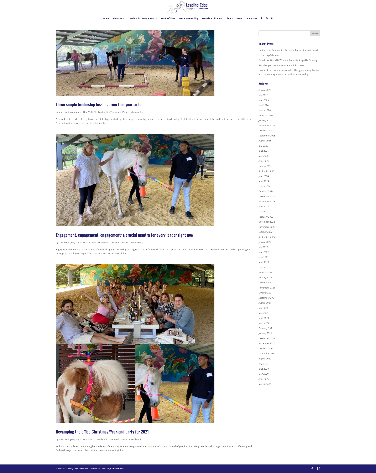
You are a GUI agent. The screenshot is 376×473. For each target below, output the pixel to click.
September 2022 (266, 236)
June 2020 (263, 368)
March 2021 (264, 323)
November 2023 (266, 201)
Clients (229, 18)
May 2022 (263, 257)
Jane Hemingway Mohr (70, 112)
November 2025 (266, 125)
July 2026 (263, 95)
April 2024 (263, 181)
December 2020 (266, 338)
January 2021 (265, 333)
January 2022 (265, 277)
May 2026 (263, 105)
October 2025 (265, 130)
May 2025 (263, 155)
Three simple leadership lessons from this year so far (99, 104)
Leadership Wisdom (268, 55)
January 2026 (265, 120)
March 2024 (264, 186)
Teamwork (115, 112)
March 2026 (264, 110)
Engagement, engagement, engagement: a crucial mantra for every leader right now (124, 235)
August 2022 (264, 241)
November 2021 (266, 287)
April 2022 (263, 262)
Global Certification (212, 18)
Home (106, 18)
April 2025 (263, 160)
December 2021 (266, 282)
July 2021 (263, 307)
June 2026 (263, 100)
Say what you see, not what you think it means (282, 65)
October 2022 (265, 231)
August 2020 (264, 358)
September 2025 (266, 135)
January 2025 (265, 166)
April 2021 (263, 318)
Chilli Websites (117, 468)
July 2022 (263, 247)
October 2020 (265, 348)
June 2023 (263, 206)
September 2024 (266, 171)
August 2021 (264, 302)
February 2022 (265, 272)
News (239, 18)
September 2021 (266, 297)
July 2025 (263, 145)
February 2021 (265, 328)
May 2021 (263, 312)
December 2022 (266, 221)
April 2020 (263, 378)
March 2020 (264, 383)
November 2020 (266, 343)
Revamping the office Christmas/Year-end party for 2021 (102, 431)
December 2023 (266, 196)
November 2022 (266, 226)
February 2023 (265, 216)
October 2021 (265, 292)
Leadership (103, 112)
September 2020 (266, 353)
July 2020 (263, 363)
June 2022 (263, 252)
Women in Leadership (132, 112)
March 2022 (264, 267)
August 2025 (264, 140)
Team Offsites (168, 18)
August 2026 (264, 89)
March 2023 (264, 211)
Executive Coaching (188, 18)
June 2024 (263, 176)
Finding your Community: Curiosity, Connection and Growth (288, 49)
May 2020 (263, 373)
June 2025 (263, 150)
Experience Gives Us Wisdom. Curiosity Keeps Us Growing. (288, 60)
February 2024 (265, 191)
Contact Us (251, 18)
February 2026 (265, 115)
